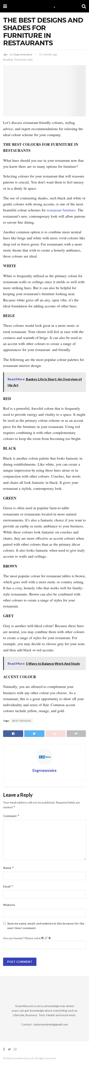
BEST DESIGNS (21, 720)
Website (9, 905)
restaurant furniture (61, 209)
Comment (11, 816)
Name (8, 868)
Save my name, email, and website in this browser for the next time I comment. (45, 926)
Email (8, 886)
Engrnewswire (23, 54)
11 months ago (48, 54)
